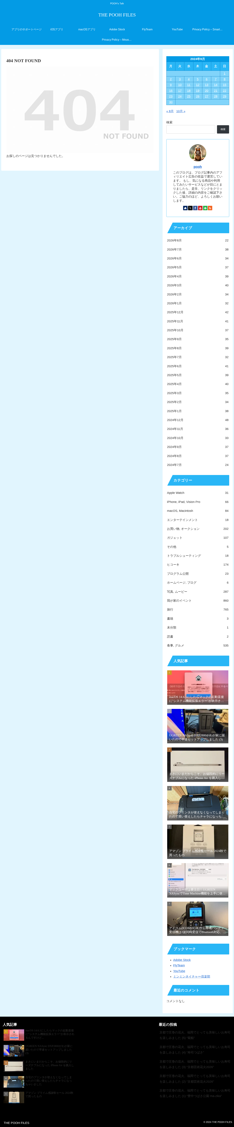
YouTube (179, 971)
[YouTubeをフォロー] (200, 208)
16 (171, 90)
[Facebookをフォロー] (195, 208)
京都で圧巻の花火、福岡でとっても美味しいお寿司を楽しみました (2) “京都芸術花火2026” (194, 1078)
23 (171, 96)
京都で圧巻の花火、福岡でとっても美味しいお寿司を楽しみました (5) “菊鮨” (194, 1035)
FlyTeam (179, 965)
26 (197, 96)
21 (215, 90)
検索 (169, 122)
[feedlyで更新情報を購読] (205, 208)
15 (224, 85)
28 (215, 96)
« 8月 (170, 111)
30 (171, 102)
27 (206, 96)
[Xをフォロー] (190, 208)
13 (206, 85)
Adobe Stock (182, 960)
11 (188, 85)
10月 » (180, 111)
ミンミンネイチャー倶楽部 (191, 976)
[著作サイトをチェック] (185, 208)
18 (188, 90)
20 (206, 90)
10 (180, 85)
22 (224, 90)
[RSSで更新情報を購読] (210, 208)
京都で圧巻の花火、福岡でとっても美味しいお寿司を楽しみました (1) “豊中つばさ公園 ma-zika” (194, 1093)
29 (224, 96)
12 (197, 85)
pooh (198, 167)
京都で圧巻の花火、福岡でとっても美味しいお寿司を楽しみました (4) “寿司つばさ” (194, 1049)
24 (180, 96)
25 (188, 96)
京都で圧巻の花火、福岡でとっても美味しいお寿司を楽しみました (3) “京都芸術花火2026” (194, 1064)
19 (197, 90)
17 (180, 90)
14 (215, 85)
